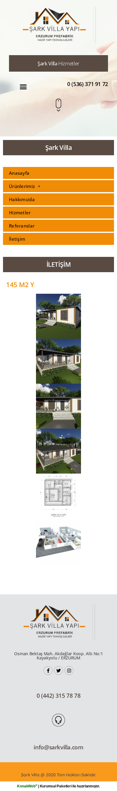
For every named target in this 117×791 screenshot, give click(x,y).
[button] (23, 87)
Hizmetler (20, 213)
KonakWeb (27, 786)
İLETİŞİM (58, 264)
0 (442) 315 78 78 (59, 696)
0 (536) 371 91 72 (87, 84)
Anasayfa (19, 173)
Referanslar (21, 226)
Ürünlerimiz (22, 186)
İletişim (17, 239)
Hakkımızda (22, 199)
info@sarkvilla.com (58, 747)
